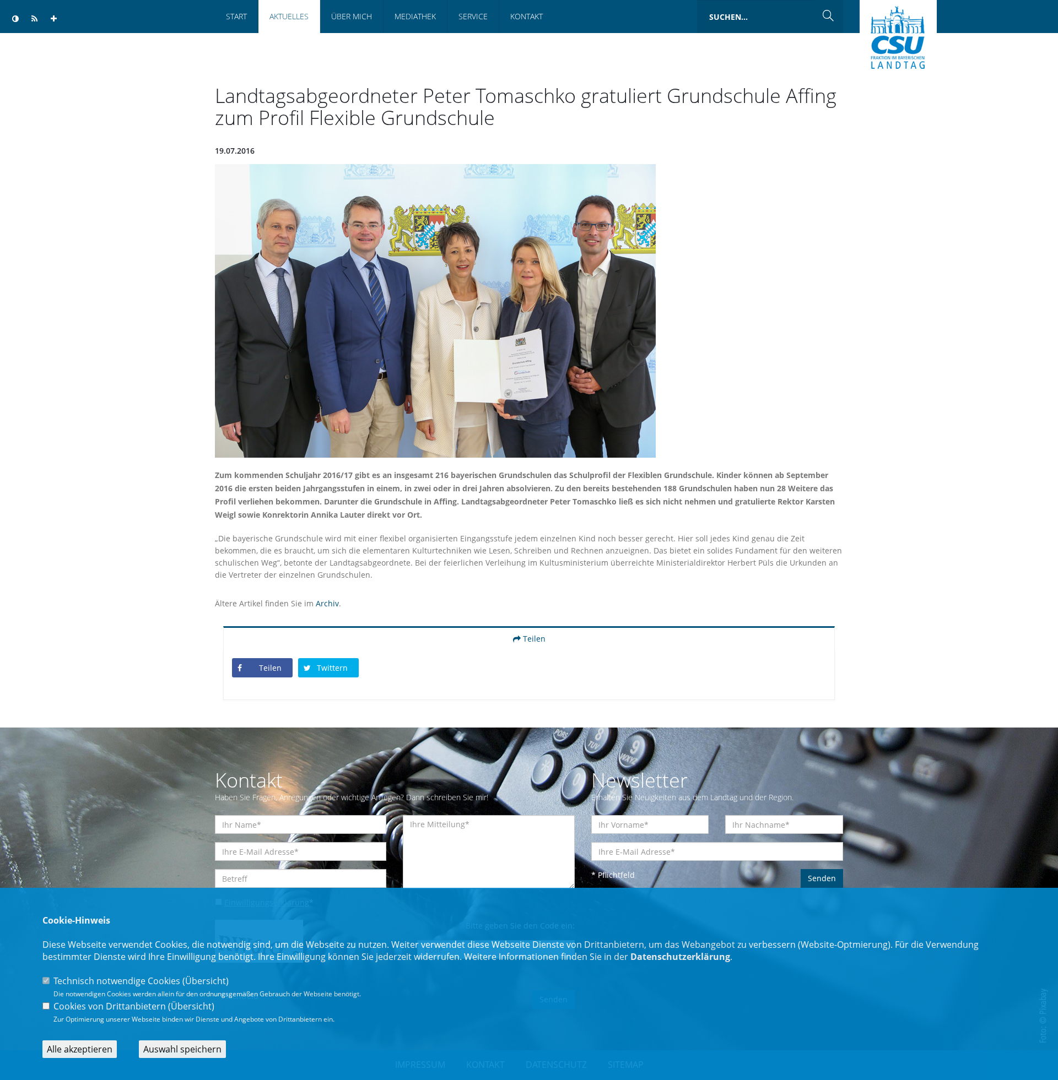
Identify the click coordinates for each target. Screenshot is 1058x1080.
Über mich (351, 16)
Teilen (533, 638)
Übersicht (205, 981)
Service (473, 16)
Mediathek (415, 16)
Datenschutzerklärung (680, 957)
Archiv (327, 603)
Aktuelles (289, 16)
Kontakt (526, 16)
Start (236, 16)
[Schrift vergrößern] (54, 19)
